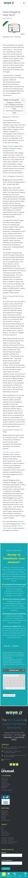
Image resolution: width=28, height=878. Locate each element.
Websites (3, 817)
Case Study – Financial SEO (7, 839)
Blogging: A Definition (14, 102)
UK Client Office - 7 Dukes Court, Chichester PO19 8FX (12, 751)
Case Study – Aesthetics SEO (8, 843)
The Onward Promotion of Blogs (14, 111)
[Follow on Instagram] (14, 764)
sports (8, 578)
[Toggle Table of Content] (22, 100)
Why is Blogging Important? (14, 104)
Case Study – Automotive (7, 837)
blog (8, 319)
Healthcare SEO (4, 812)
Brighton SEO (4, 778)
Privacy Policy (4, 832)
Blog (2, 829)
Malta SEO (3, 787)
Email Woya (7, 759)
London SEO (4, 782)
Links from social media (11, 452)
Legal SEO (3, 816)
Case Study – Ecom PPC (7, 840)
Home (2, 827)
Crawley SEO (4, 781)
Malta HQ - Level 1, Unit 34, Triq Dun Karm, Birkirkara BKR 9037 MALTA (15, 747)
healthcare (22, 576)
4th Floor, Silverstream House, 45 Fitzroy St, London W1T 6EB (15, 756)
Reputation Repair (5, 820)
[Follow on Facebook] (11, 764)
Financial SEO (4, 810)
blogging (11, 146)
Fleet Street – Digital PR (6, 790)
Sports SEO (4, 813)
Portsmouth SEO (5, 783)
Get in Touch (4, 831)
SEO (11, 18)
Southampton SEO (5, 785)
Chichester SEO (4, 779)
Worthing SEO (4, 786)
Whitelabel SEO (4, 814)
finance (15, 576)
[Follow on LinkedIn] (17, 764)
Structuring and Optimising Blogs (14, 107)
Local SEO (3, 819)
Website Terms (4, 835)
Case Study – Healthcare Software (9, 841)
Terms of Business (5, 834)
